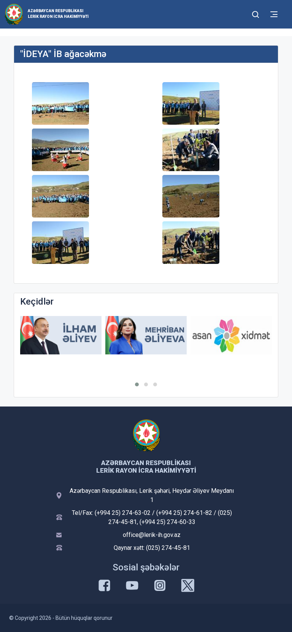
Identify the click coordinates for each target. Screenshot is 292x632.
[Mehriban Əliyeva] (146, 335)
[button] (136, 384)
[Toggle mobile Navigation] (274, 14)
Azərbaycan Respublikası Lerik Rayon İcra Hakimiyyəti (58, 14)
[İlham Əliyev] (61, 335)
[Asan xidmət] (231, 335)
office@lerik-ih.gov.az (152, 534)
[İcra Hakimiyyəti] (14, 13)
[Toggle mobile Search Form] (255, 13)
